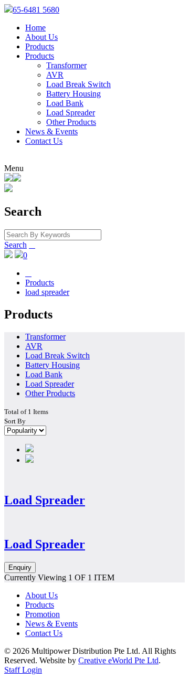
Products (39, 46)
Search (15, 244)
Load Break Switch (78, 84)
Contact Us (43, 140)
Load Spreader (70, 112)
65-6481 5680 (36, 9)
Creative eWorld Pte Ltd (118, 660)
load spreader (47, 292)
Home (35, 27)
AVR (55, 74)
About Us (41, 37)
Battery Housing (73, 93)
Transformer (66, 65)
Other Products (71, 122)
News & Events (51, 131)
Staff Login (23, 669)
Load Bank (64, 103)
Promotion (42, 614)
